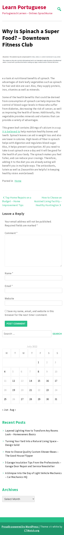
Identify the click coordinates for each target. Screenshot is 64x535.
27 (22, 399)
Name (9, 273)
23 (47, 390)
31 (56, 399)
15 (39, 380)
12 (13, 380)
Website (9, 298)
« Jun (5, 409)
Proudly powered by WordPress (20, 526)
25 (5, 399)
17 (56, 380)
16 (47, 380)
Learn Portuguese (24, 7)
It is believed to (11, 131)
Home (18, 181)
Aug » (13, 409)
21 (30, 390)
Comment (11, 233)
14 (30, 380)
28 (30, 399)
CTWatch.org (31, 530)
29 (39, 399)
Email (9, 286)
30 (47, 399)
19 (13, 390)
